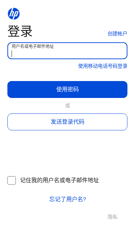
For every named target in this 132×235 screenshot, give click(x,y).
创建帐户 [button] (117, 34)
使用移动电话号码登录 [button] (102, 66)
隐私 (113, 217)
